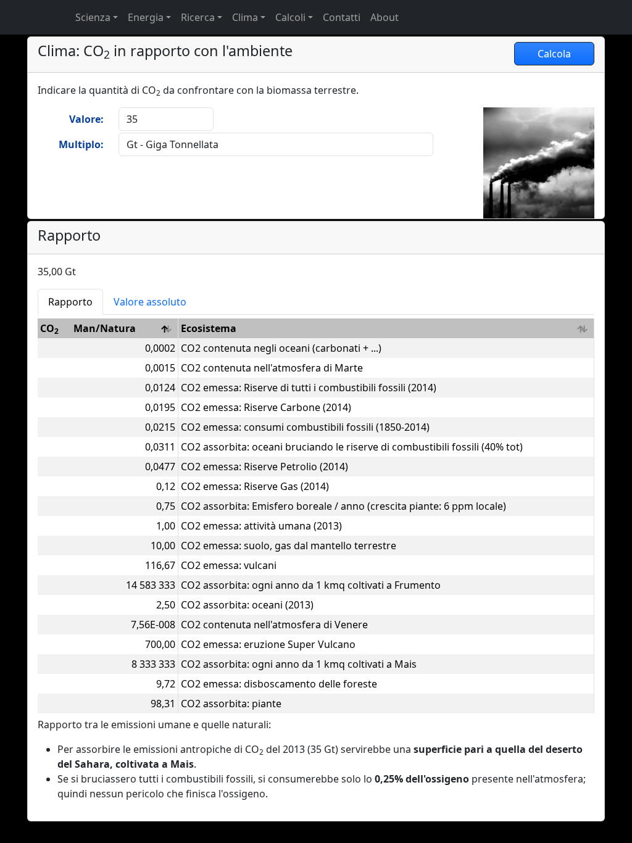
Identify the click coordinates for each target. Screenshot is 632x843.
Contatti (341, 17)
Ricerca (198, 17)
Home (41, 17)
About (384, 17)
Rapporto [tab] (70, 302)
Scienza (92, 17)
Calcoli (290, 17)
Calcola (554, 53)
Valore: (86, 119)
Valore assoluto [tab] (150, 302)
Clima (245, 17)
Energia (146, 17)
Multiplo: (81, 144)
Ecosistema (208, 328)
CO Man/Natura (88, 329)
